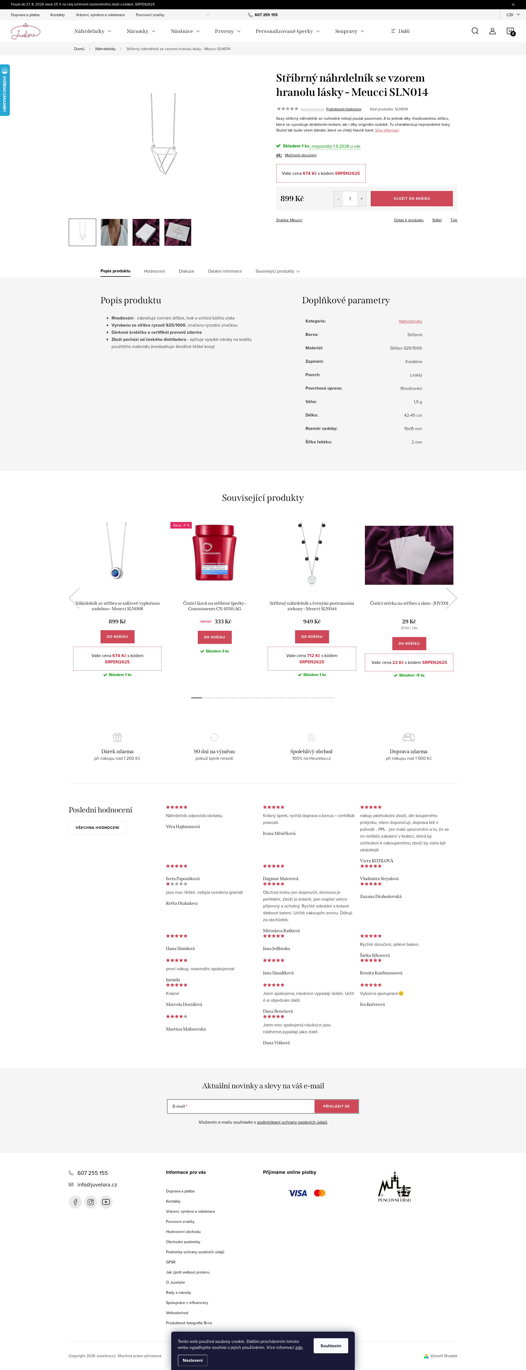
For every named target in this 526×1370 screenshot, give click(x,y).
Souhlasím (331, 1346)
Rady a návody (178, 1292)
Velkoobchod (177, 1312)
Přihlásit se (336, 1106)
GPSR (171, 1262)
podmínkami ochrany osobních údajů (292, 1122)
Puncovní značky (150, 15)
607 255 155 (93, 1173)
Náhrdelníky (410, 321)
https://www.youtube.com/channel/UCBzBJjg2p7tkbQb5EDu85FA (106, 1202)
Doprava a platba (25, 15)
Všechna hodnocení (97, 827)
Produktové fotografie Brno (189, 1323)
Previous (74, 598)
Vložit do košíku (412, 198)
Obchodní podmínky (183, 1242)
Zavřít (306, 218)
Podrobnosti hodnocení (343, 109)
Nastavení (193, 1360)
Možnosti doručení (300, 155)
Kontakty (57, 15)
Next (451, 598)
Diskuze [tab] (186, 271)
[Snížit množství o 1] (338, 198)
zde (298, 1347)
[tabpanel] (117, 604)
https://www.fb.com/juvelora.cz (75, 1202)
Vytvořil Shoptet (443, 1355)
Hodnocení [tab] (154, 271)
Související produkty (275, 271)
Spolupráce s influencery (187, 1302)
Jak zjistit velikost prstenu (188, 1272)
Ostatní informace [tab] (225, 271)
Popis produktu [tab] (115, 271)
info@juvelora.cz (97, 1184)
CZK (510, 15)
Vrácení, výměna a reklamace (100, 15)
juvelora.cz (90, 1202)
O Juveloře (175, 1282)
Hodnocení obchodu (183, 1231)
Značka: (289, 220)
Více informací (387, 130)
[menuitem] (93, 31)
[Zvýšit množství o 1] (361, 198)
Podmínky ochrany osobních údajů (195, 1252)
